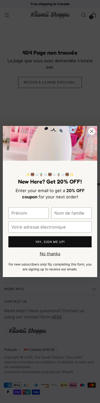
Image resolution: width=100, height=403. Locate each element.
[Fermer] (91, 131)
